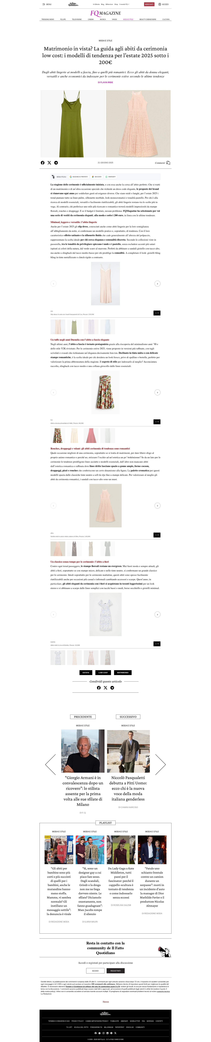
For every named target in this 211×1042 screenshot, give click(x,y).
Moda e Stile (128, 19)
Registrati (116, 971)
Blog (102, 4)
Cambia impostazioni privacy (97, 1021)
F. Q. (84, 813)
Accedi (95, 971)
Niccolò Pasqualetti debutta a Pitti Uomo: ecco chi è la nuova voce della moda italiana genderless (128, 788)
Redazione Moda (60, 922)
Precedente (83, 716)
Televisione (77, 19)
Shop (116, 4)
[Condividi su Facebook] (42, 163)
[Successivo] (160, 765)
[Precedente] (50, 765)
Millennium (109, 4)
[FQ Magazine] (105, 13)
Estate (86, 673)
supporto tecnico (163, 991)
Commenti (160, 162)
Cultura (166, 19)
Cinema (91, 19)
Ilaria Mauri (91, 922)
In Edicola (96, 4)
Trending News (48, 19)
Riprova (106, 1002)
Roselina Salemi (122, 905)
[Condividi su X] (49, 163)
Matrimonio (122, 673)
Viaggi (114, 19)
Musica (103, 19)
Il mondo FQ (123, 4)
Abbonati (149, 4)
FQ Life (63, 19)
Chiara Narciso (129, 807)
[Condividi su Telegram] (56, 163)
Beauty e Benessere (148, 19)
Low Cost (103, 673)
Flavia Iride (106, 82)
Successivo (128, 716)
